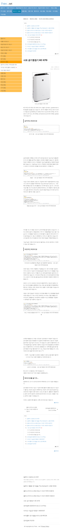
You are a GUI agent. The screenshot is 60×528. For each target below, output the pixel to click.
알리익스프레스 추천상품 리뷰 (9, 64)
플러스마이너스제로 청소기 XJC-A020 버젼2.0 (39, 32)
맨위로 (57, 402)
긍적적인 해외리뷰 (35, 37)
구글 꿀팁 (3, 14)
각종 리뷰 (30, 11)
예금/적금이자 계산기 (21, 8)
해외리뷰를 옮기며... (35, 42)
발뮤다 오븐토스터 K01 (33, 26)
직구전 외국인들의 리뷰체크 (8, 67)
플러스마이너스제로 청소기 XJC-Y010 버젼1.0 (39, 30)
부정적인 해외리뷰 (35, 39)
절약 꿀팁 (9, 11)
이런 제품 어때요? (5, 70)
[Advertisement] (41, 146)
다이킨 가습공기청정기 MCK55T (36, 46)
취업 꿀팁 (48, 11)
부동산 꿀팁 (54, 8)
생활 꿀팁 (24, 11)
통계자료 (36, 11)
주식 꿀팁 (3, 11)
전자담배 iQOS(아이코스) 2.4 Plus (36, 44)
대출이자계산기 (10, 8)
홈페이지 (3, 8)
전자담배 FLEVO (31, 51)
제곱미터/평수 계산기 (43, 8)
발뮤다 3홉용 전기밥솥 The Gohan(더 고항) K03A (40, 28)
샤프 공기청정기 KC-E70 (34, 35)
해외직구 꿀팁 (16, 11)
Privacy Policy (45, 526)
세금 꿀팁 (42, 11)
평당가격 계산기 (32, 8)
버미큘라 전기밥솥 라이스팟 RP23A (36, 48)
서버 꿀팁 (55, 11)
